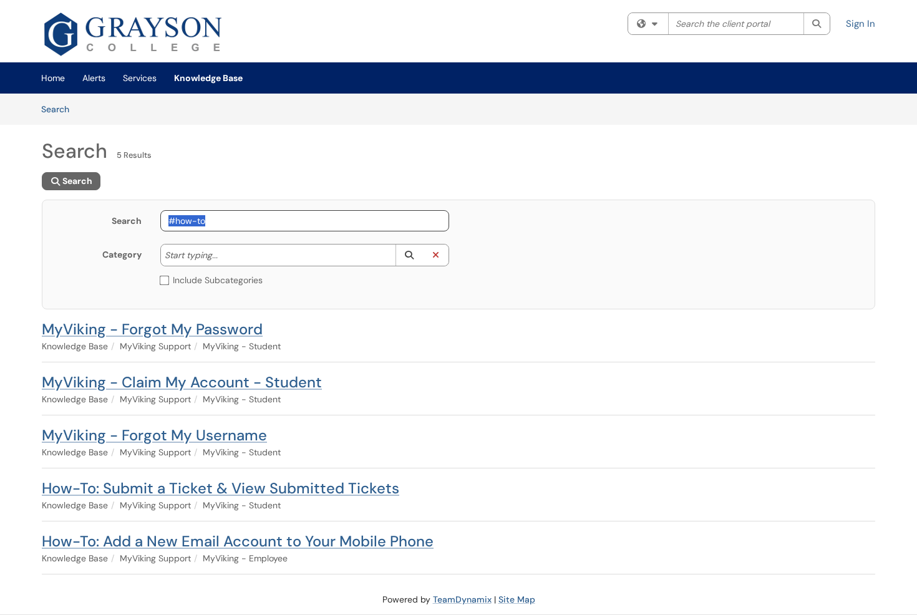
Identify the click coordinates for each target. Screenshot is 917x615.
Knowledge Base (208, 78)
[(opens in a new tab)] (136, 34)
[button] (408, 255)
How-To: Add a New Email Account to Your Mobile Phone (238, 541)
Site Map (516, 599)
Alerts (93, 78)
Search (59, 109)
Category (122, 254)
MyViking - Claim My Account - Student (182, 382)
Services (140, 78)
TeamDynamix (462, 599)
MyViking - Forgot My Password (152, 329)
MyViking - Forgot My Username (154, 435)
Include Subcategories (218, 280)
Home (53, 78)
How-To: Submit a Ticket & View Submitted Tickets (220, 488)
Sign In (860, 23)
